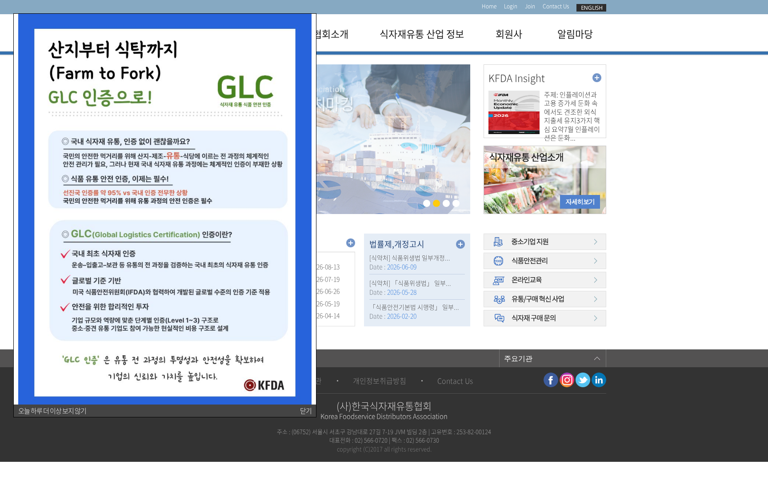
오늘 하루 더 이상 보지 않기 (52, 411)
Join (530, 6)
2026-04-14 (325, 315)
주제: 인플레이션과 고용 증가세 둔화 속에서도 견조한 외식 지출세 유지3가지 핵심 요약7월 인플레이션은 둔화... (572, 117)
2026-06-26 (325, 290)
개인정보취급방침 (379, 380)
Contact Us (556, 6)
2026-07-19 (325, 278)
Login (510, 6)
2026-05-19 (325, 303)
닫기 (306, 411)
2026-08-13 (325, 266)
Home (489, 6)
